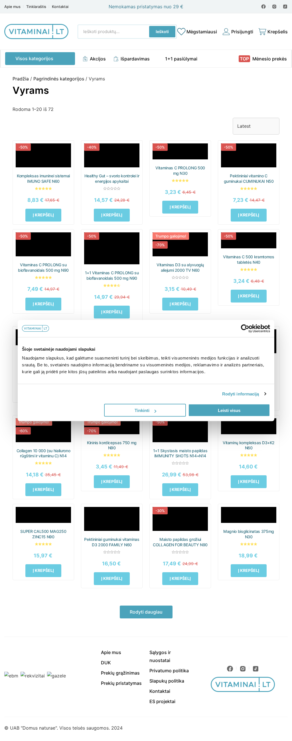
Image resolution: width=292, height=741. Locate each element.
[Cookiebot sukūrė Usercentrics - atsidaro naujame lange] (245, 328)
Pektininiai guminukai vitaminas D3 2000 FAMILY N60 (111, 542)
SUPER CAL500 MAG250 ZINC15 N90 (43, 534)
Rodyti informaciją (240, 393)
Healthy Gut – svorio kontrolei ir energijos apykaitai (111, 178)
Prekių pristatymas (121, 683)
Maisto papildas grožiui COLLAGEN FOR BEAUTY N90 (180, 542)
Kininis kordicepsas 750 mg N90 (112, 445)
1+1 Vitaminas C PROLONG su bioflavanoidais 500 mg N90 (112, 275)
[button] (43, 215)
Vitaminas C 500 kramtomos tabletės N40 (248, 259)
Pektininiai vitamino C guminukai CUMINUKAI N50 (249, 178)
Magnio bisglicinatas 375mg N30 (248, 534)
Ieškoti (162, 31)
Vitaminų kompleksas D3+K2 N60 (249, 445)
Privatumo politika (169, 670)
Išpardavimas (135, 59)
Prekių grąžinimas (120, 673)
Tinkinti (142, 410)
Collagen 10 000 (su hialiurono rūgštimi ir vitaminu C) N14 (43, 453)
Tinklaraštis (36, 7)
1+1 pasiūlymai (181, 59)
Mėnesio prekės (269, 59)
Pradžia (21, 79)
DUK (106, 662)
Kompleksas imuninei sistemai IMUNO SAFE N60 (43, 178)
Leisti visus (229, 410)
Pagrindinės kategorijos (58, 79)
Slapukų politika (166, 681)
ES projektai (162, 701)
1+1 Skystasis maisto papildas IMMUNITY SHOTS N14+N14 (180, 453)
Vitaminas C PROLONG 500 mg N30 (180, 170)
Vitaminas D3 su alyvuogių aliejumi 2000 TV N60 (180, 267)
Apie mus (12, 7)
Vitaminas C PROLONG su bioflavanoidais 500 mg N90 (43, 267)
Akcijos (98, 59)
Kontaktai (60, 7)
